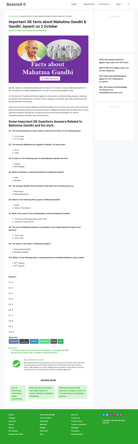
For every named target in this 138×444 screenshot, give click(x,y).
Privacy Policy (76, 421)
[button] (129, 4)
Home (11, 16)
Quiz (41, 434)
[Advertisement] (115, 34)
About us (74, 415)
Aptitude (43, 424)
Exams (73, 4)
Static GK (43, 431)
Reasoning (44, 421)
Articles (17, 16)
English (42, 428)
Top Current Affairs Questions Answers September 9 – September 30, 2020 (39, 350)
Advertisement (77, 434)
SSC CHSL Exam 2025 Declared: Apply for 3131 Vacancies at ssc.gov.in (112, 79)
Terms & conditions (79, 424)
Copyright (75, 428)
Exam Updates (88, 4)
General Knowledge (47, 415)
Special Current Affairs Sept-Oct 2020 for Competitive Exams (34, 353)
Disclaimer (75, 431)
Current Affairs (46, 418)
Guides (118, 4)
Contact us (75, 418)
